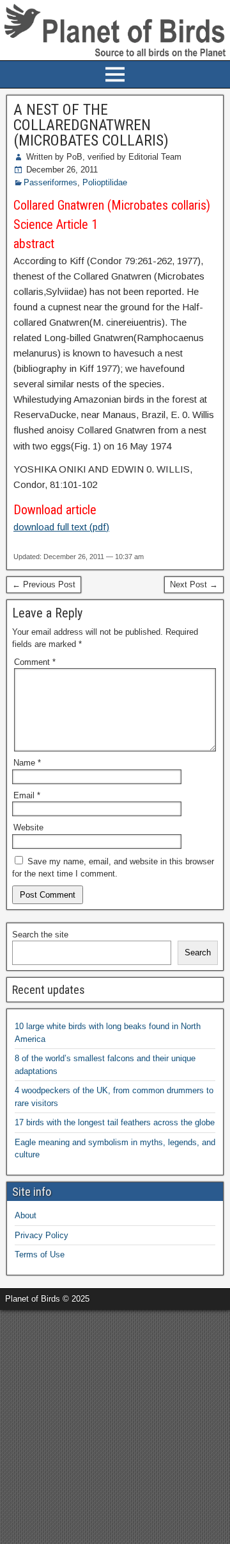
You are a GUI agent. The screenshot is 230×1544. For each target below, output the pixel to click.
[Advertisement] (115, 1425)
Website (28, 827)
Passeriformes (50, 182)
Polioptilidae (104, 182)
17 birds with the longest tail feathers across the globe (115, 1122)
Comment (35, 662)
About (25, 1215)
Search (198, 952)
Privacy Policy (41, 1235)
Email (26, 795)
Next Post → (194, 584)
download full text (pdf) (61, 526)
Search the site (40, 934)
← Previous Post (43, 584)
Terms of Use (40, 1254)
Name (27, 763)
